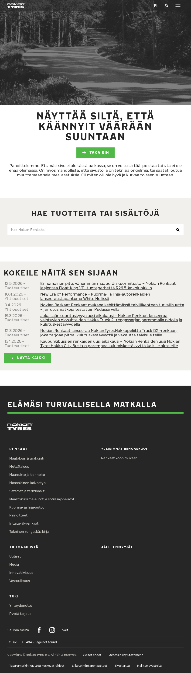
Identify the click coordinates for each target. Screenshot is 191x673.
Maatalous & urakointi (26, 458)
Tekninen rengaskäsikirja (29, 532)
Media (14, 564)
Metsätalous (19, 466)
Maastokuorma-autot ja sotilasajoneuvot (41, 499)
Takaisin (99, 152)
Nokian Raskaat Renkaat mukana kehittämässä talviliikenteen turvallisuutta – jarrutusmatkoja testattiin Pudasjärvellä (112, 307)
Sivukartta (122, 665)
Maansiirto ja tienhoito (27, 475)
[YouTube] (65, 630)
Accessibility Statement (126, 655)
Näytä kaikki (31, 358)
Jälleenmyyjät (117, 547)
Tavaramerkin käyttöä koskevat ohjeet (37, 665)
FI (155, 5)
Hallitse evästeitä (149, 665)
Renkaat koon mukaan (119, 458)
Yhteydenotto (20, 605)
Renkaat (18, 449)
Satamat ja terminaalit (26, 491)
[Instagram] (52, 630)
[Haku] (166, 5)
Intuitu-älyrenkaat (23, 523)
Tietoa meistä (23, 547)
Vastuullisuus (19, 581)
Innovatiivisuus (21, 573)
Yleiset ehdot (92, 655)
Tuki (13, 596)
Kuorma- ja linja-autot (26, 507)
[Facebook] (39, 630)
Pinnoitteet (18, 515)
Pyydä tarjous (20, 614)
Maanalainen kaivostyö (27, 483)
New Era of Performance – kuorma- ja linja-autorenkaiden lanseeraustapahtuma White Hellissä (95, 296)
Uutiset (15, 556)
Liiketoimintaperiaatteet (89, 665)
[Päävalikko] (178, 5)
